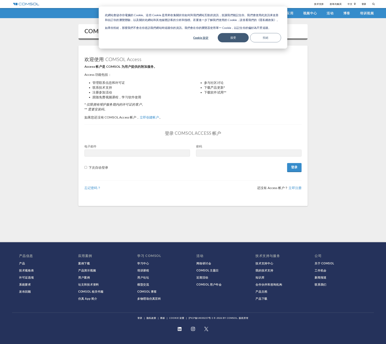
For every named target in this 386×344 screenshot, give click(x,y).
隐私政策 (151, 317)
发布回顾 (25, 291)
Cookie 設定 (200, 38)
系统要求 (25, 284)
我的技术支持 (264, 270)
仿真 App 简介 (87, 298)
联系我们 (320, 284)
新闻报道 (320, 277)
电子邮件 (90, 146)
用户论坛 (143, 277)
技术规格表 (26, 270)
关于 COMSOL (324, 263)
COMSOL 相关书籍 (91, 291)
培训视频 (367, 13)
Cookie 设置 (176, 317)
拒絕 (265, 37)
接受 (233, 37)
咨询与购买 (336, 3)
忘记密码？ (92, 188)
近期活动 (202, 277)
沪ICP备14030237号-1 (201, 317)
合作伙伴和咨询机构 (269, 284)
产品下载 (261, 298)
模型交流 (143, 284)
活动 (330, 13)
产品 (22, 263)
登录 (364, 3)
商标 (162, 317)
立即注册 (295, 188)
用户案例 (84, 277)
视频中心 (310, 13)
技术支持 (319, 3)
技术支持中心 (264, 263)
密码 (199, 146)
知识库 (260, 277)
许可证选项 (26, 277)
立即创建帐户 (149, 117)
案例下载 (84, 263)
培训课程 (143, 270)
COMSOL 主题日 (207, 270)
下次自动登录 (98, 167)
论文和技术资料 (88, 284)
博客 (346, 13)
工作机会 (320, 270)
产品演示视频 (87, 270)
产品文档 (261, 291)
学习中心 (143, 263)
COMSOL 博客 (147, 291)
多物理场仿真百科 (149, 298)
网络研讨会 (203, 263)
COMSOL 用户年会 (209, 284)
